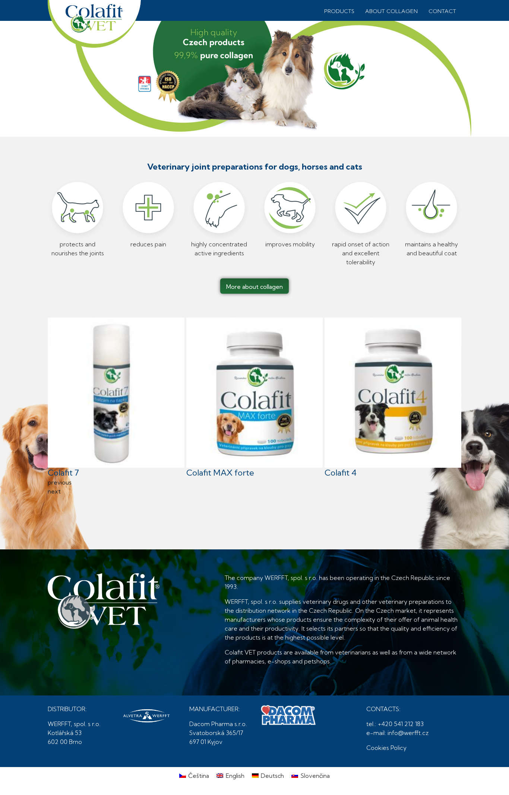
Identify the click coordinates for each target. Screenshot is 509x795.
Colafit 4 (341, 472)
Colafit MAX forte (220, 472)
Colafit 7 (63, 472)
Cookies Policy (386, 747)
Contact (442, 11)
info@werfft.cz (408, 732)
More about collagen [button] (254, 286)
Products (339, 11)
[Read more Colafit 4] (393, 393)
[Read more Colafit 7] (116, 393)
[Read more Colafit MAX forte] (254, 393)
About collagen (391, 11)
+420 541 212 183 (401, 724)
